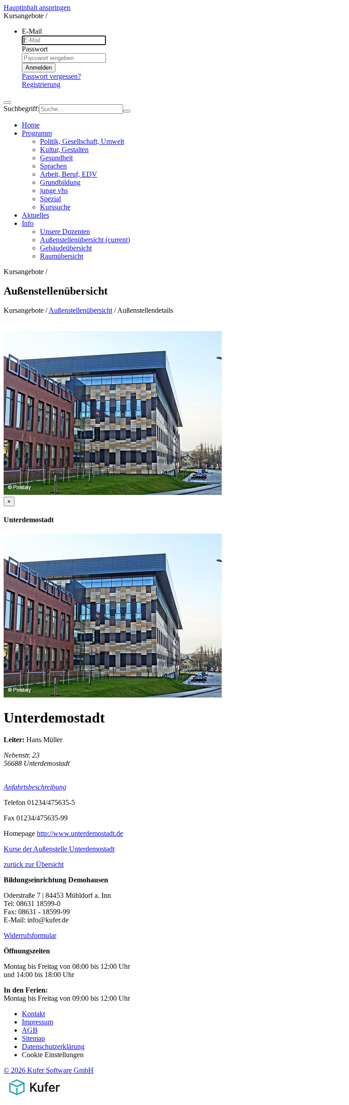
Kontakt (33, 1014)
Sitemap (33, 1038)
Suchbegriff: (21, 108)
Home (31, 125)
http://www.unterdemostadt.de (80, 833)
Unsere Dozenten (65, 231)
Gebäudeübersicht (66, 248)
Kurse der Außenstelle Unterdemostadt (59, 849)
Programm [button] (37, 133)
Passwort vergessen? (51, 76)
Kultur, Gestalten (64, 149)
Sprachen (53, 166)
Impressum (37, 1022)
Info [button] (28, 223)
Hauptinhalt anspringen (37, 7)
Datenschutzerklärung (53, 1046)
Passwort (35, 49)
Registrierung (41, 84)
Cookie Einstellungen (53, 1055)
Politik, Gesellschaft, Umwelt (82, 141)
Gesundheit (56, 158)
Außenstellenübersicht (85, 240)
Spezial (50, 199)
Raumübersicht (61, 256)
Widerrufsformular (30, 935)
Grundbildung (60, 182)
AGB (30, 1030)
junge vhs (54, 190)
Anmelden (38, 67)
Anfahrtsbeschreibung (35, 787)
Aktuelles (35, 215)
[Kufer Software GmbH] (34, 1097)
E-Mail (32, 31)
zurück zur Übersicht (34, 864)
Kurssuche (55, 207)
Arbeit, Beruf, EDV (68, 174)
